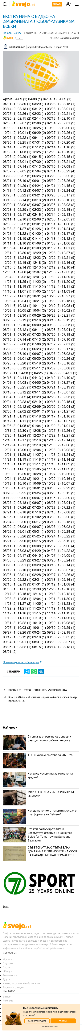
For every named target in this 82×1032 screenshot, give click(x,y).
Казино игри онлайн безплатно (21, 983)
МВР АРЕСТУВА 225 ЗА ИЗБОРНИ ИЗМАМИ (51, 794)
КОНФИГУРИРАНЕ (49, 1027)
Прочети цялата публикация (21, 662)
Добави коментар (69, 37)
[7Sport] (41, 883)
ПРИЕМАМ (63, 1021)
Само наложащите (37, 1021)
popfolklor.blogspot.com (39, 47)
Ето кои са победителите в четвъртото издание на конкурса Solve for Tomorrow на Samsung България (50, 834)
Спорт (6, 967)
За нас (6, 996)
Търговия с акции (13, 987)
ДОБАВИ (57, 4)
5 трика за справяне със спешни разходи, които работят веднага (49, 738)
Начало (7, 32)
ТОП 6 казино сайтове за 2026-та (50, 755)
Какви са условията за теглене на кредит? (50, 775)
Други (18, 32)
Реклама (8, 1000)
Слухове (8, 963)
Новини (7, 959)
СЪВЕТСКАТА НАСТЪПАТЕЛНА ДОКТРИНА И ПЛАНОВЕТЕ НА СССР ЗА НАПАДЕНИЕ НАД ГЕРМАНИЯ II (52, 851)
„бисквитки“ (51, 1011)
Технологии (10, 975)
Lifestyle (8, 971)
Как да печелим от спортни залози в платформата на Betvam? (52, 812)
